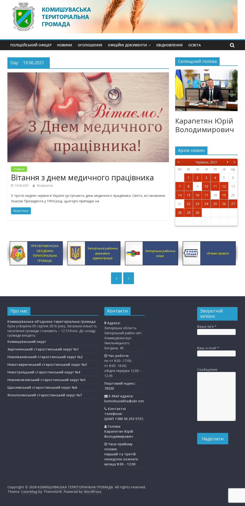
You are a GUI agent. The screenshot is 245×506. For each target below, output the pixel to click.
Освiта (194, 45)
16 (197, 195)
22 (188, 203)
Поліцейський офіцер (30, 45)
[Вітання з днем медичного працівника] (88, 75)
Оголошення (90, 45)
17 (206, 195)
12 (224, 186)
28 (180, 212)
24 (206, 203)
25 (215, 203)
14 (180, 195)
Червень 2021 (206, 162)
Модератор (45, 185)
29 (188, 212)
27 (233, 203)
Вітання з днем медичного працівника (82, 177)
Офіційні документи (127, 45)
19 (224, 195)
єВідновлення (169, 45)
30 (197, 212)
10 (206, 186)
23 (197, 203)
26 (224, 203)
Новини (64, 45)
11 (215, 186)
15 (188, 195)
